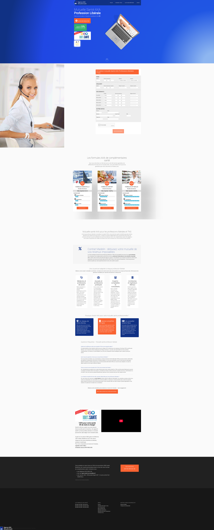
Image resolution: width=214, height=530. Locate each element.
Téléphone (98, 117)
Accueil (111, 2)
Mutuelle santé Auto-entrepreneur (104, 511)
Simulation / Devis (119, 2)
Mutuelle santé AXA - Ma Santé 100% (82, 505)
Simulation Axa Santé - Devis (103, 505)
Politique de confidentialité (125, 505)
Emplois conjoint (133, 85)
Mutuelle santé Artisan (102, 509)
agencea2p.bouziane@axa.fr (89, 473)
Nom (108, 110)
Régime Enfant (133, 93)
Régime (120, 78)
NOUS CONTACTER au (129, 468)
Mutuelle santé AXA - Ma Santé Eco (81, 504)
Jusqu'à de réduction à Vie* (80, 27)
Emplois (131, 78)
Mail (108, 117)
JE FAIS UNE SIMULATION (83, 21)
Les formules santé (101, 507)
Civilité (97, 78)
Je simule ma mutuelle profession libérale (107, 391)
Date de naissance (107, 78)
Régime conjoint (122, 85)
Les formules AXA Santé (129, 2)
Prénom (97, 110)
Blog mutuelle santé (101, 508)
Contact (138, 2)
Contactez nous (101, 512)
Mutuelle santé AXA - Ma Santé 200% (82, 507)
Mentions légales (124, 504)
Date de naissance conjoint (108, 85)
